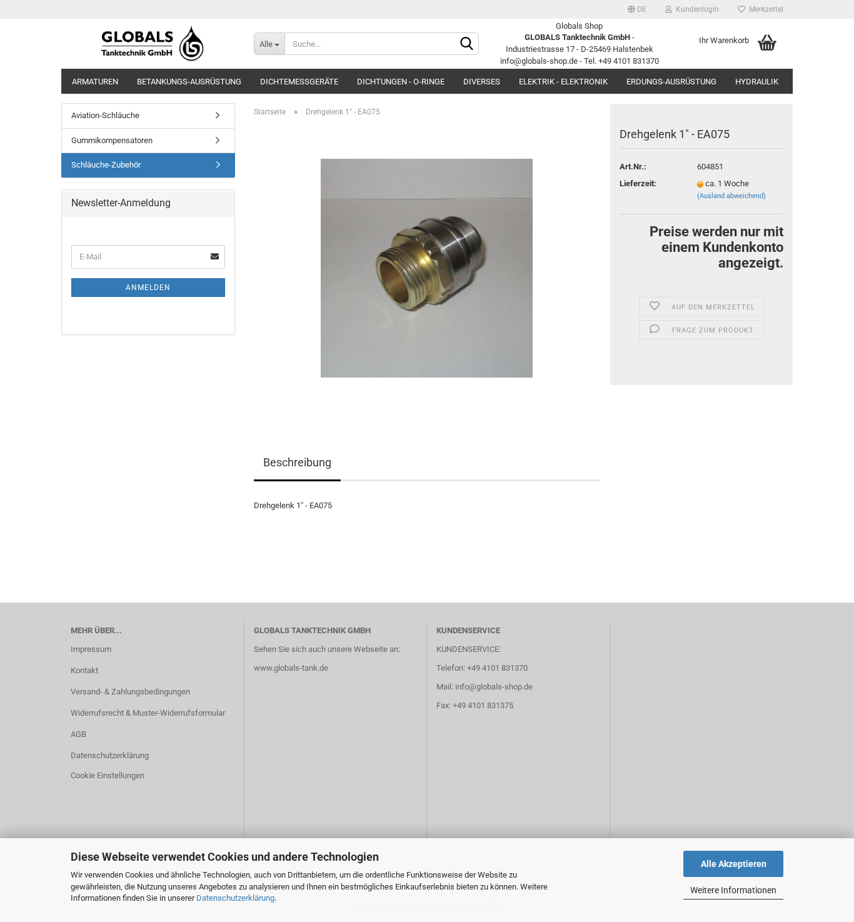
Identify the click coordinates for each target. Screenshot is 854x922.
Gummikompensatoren (112, 140)
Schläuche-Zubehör (106, 164)
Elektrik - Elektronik (563, 81)
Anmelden (148, 287)
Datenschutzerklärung (235, 898)
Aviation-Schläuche (105, 115)
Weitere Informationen (733, 890)
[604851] (427, 267)
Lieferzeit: (638, 183)
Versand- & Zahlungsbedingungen (130, 691)
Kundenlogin (695, 9)
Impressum (91, 649)
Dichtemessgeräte (299, 81)
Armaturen (95, 81)
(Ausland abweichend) (731, 196)
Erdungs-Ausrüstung (671, 81)
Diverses (481, 81)
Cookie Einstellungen (107, 775)
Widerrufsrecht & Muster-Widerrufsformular (148, 713)
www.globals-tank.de (291, 668)
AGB (78, 734)
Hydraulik (756, 81)
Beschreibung (297, 462)
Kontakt (84, 670)
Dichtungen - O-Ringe (401, 81)
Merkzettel (764, 9)
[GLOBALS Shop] (153, 44)
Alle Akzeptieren (733, 864)
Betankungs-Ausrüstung (189, 81)
